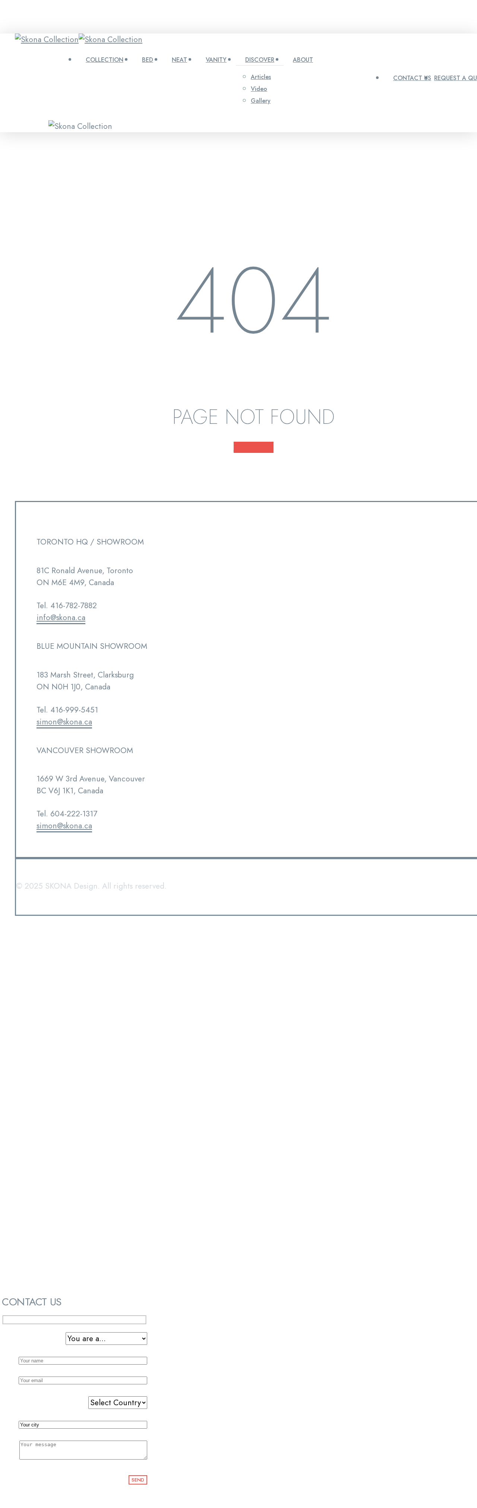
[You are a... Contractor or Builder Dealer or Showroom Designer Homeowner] (74, 1338)
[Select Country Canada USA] (74, 1402)
